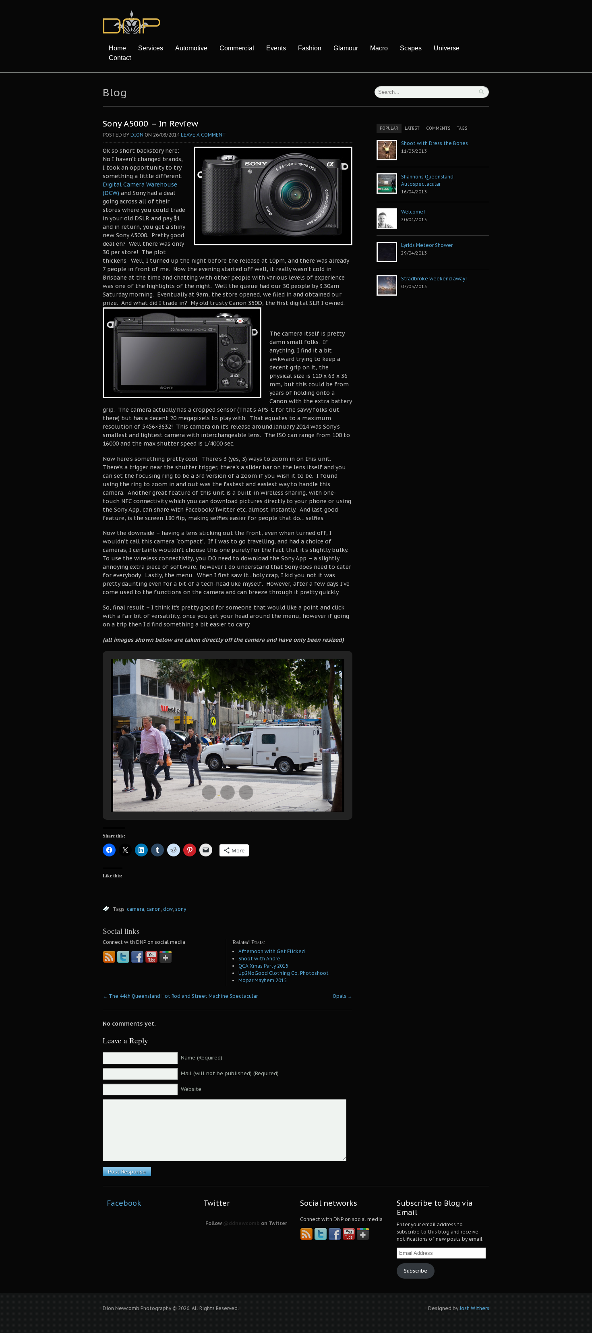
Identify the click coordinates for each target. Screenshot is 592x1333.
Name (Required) (201, 1057)
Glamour (345, 48)
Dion (136, 135)
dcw (168, 909)
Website (191, 1089)
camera (135, 909)
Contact (120, 57)
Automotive (191, 48)
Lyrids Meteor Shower (427, 245)
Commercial (236, 48)
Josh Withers (474, 1308)
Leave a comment (203, 135)
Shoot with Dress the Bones (434, 143)
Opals (342, 996)
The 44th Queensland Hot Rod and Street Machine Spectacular (180, 996)
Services (150, 48)
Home (117, 48)
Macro (379, 48)
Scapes (411, 48)
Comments (438, 128)
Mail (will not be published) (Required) (230, 1073)
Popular (389, 128)
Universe (447, 48)
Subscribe (415, 1271)
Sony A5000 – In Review (150, 123)
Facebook (124, 1203)
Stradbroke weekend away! (434, 279)
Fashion (309, 48)
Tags (462, 128)
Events (276, 48)
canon (154, 909)
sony (180, 909)
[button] (209, 792)
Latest (412, 128)
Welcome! (413, 212)
